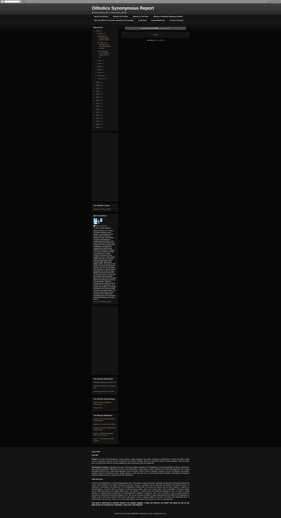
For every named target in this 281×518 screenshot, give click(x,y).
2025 (98, 82)
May (99, 66)
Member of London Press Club (104, 424)
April (99, 69)
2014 (98, 112)
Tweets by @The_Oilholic (102, 209)
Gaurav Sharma (101, 226)
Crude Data (142, 20)
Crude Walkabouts (158, 20)
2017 (98, 103)
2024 (98, 85)
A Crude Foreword (176, 20)
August (100, 33)
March (100, 72)
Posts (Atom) (160, 40)
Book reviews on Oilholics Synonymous (102, 403)
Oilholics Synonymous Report (123, 8)
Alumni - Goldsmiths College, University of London (104, 434)
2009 (98, 127)
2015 (98, 109)
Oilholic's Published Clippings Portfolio (168, 16)
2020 (98, 94)
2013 (98, 115)
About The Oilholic (101, 16)
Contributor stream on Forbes (104, 391)
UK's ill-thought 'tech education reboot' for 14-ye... (103, 54)
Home (155, 35)
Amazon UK (98, 408)
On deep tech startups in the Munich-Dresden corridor (104, 45)
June (100, 63)
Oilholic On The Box (120, 16)
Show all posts (165, 28)
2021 (98, 91)
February (101, 75)
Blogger (163, 513)
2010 (98, 124)
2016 (98, 106)
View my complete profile (102, 301)
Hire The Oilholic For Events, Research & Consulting (113, 20)
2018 (98, 100)
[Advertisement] (105, 167)
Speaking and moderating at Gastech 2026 (103, 38)
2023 (98, 88)
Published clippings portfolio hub (105, 382)
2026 (98, 31)
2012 (98, 118)
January (101, 78)
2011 (98, 121)
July (99, 60)
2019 (98, 97)
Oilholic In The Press (141, 16)
